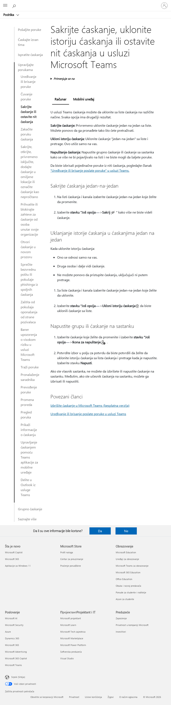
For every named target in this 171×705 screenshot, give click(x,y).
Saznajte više (27, 519)
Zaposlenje (121, 618)
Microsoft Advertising (16, 651)
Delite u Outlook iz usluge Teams (28, 487)
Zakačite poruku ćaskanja (27, 134)
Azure (8, 631)
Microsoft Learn (68, 625)
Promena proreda (27, 402)
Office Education (124, 579)
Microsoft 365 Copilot (16, 658)
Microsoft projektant (70, 618)
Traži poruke (30, 367)
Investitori (121, 631)
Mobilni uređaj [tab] (83, 99)
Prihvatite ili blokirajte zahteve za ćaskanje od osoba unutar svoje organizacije (30, 219)
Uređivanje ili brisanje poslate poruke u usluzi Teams (88, 414)
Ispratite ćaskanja (30, 54)
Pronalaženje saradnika (30, 377)
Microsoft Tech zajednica (73, 631)
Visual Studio (67, 658)
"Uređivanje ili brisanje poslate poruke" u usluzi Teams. (89, 170)
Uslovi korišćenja (93, 697)
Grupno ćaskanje (30, 509)
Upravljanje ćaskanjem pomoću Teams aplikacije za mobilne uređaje (29, 457)
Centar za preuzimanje (71, 559)
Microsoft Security (14, 625)
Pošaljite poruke (29, 29)
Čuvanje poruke (26, 96)
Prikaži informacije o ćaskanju (29, 429)
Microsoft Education (126, 552)
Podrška (9, 15)
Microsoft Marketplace (71, 638)
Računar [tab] (61, 99)
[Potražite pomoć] (14, 5)
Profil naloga (66, 552)
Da (100, 531)
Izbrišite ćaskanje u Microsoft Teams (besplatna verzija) (90, 405)
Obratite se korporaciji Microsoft (46, 697)
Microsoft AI (11, 618)
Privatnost (74, 697)
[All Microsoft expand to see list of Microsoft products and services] (5, 6)
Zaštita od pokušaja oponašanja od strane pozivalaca (29, 312)
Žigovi (111, 697)
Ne (126, 531)
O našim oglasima (128, 697)
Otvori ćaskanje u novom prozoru (28, 249)
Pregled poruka (26, 414)
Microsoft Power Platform (73, 645)
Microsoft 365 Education (128, 572)
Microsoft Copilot (14, 552)
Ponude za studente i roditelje (131, 592)
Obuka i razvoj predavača (128, 585)
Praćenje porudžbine (70, 565)
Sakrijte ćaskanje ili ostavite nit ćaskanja (28, 114)
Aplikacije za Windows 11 (18, 565)
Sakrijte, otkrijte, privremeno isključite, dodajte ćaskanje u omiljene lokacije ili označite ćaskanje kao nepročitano (30, 171)
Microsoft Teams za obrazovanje (132, 565)
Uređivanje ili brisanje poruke (28, 81)
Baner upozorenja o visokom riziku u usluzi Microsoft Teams (29, 344)
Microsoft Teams (13, 665)
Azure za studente (125, 599)
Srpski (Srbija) (18, 676)
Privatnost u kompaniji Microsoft (132, 625)
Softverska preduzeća (71, 651)
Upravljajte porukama (26, 67)
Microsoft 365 (12, 559)
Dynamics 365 (12, 638)
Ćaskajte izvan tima (28, 42)
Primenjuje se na (64, 79)
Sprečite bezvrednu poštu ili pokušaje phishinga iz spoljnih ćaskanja (29, 279)
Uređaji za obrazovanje (127, 559)
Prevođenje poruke (29, 389)
